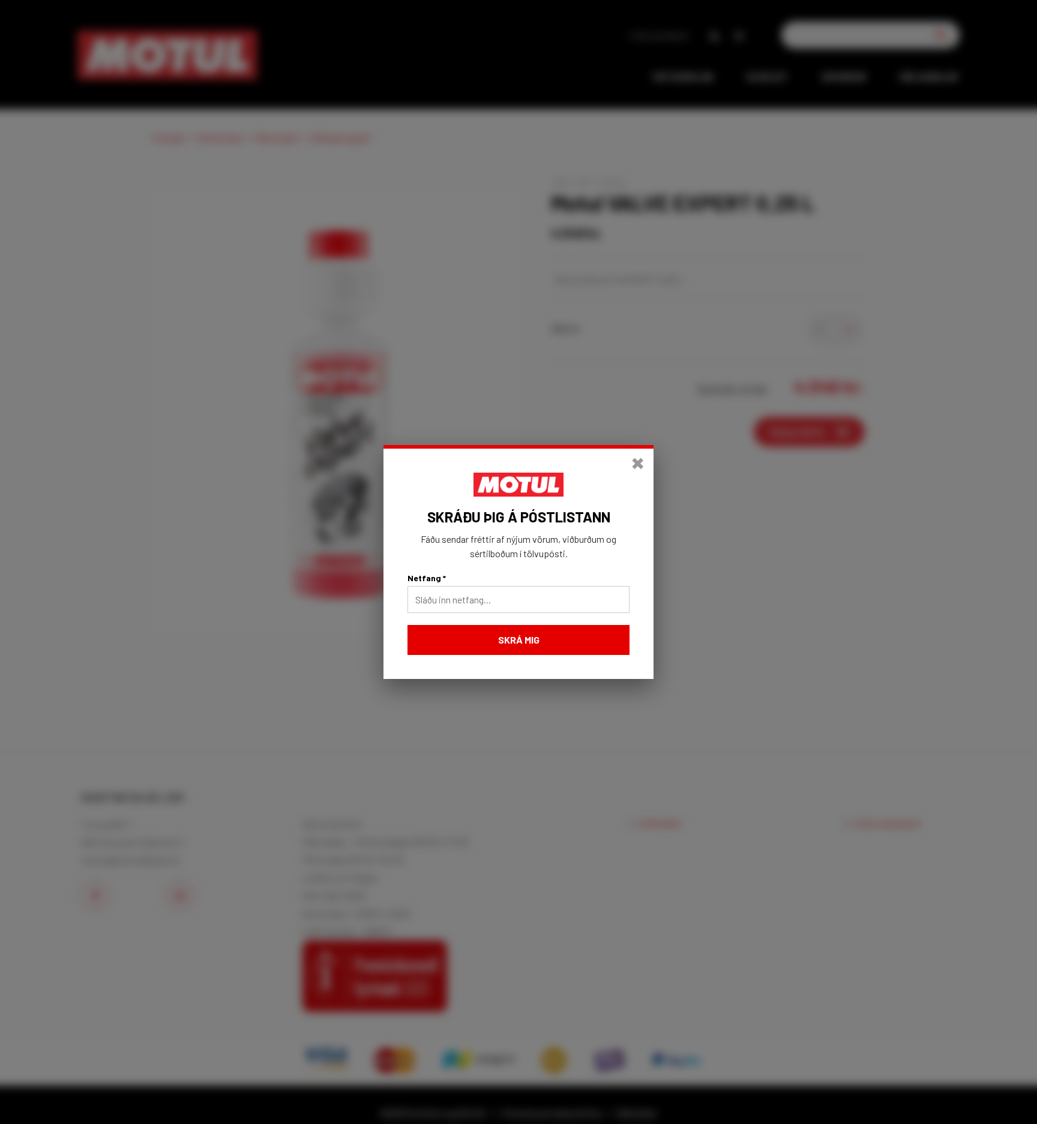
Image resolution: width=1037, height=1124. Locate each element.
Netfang (426, 578)
